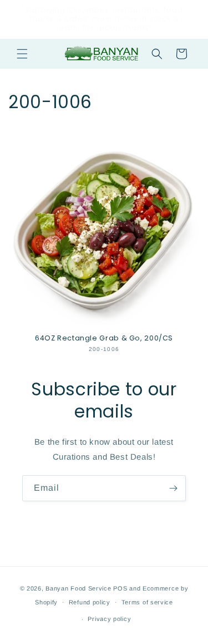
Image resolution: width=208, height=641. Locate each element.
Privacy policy (109, 618)
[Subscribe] (173, 488)
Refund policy (89, 602)
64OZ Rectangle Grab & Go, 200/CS (104, 338)
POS (120, 588)
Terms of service (147, 602)
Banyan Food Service (78, 588)
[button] (22, 54)
